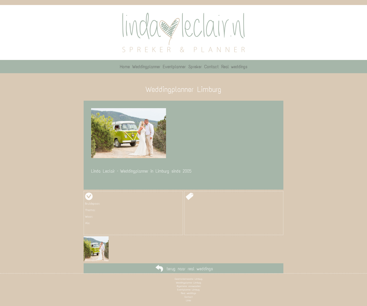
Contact (188, 297)
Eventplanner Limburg (188, 289)
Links (188, 300)
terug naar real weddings (190, 269)
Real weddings (188, 293)
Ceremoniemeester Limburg (188, 279)
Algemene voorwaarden (189, 286)
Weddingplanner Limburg (188, 282)
